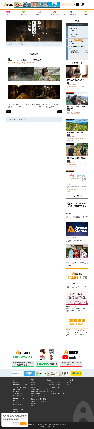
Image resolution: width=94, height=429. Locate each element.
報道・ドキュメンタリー (70, 14)
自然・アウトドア (75, 140)
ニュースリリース (35, 387)
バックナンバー (22, 44)
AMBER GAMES (17, 404)
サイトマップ (52, 391)
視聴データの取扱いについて (38, 401)
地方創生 (15, 402)
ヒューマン (77, 89)
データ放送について (53, 387)
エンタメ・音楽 (55, 14)
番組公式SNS (16, 391)
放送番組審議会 (35, 389)
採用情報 (33, 385)
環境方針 (33, 403)
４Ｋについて (52, 389)
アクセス (33, 405)
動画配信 (15, 400)
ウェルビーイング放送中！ (20, 387)
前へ (9, 111)
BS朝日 (8, 4)
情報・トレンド (71, 191)
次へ (60, 111)
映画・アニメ (39, 14)
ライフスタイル (71, 166)
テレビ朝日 (69, 382)
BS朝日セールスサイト (19, 409)
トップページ (11, 44)
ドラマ (8, 14)
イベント (15, 411)
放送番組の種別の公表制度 (38, 391)
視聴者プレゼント (18, 389)
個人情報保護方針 (35, 393)
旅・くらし (23, 14)
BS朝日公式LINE (17, 393)
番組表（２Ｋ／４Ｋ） (19, 382)
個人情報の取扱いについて (38, 396)
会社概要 (33, 382)
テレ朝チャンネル (70, 385)
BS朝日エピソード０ (18, 398)
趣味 (69, 140)
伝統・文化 (70, 89)
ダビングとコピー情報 (54, 385)
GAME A (15, 407)
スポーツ (86, 14)
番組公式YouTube (18, 396)
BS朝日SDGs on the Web (20, 385)
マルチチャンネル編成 (54, 382)
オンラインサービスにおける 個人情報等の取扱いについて (37, 399)
